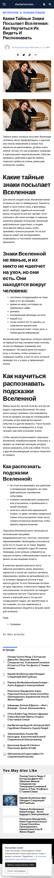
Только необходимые (16, 871)
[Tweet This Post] (23, 54)
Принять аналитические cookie (20, 865)
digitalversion (22, 47)
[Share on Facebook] (17, 54)
